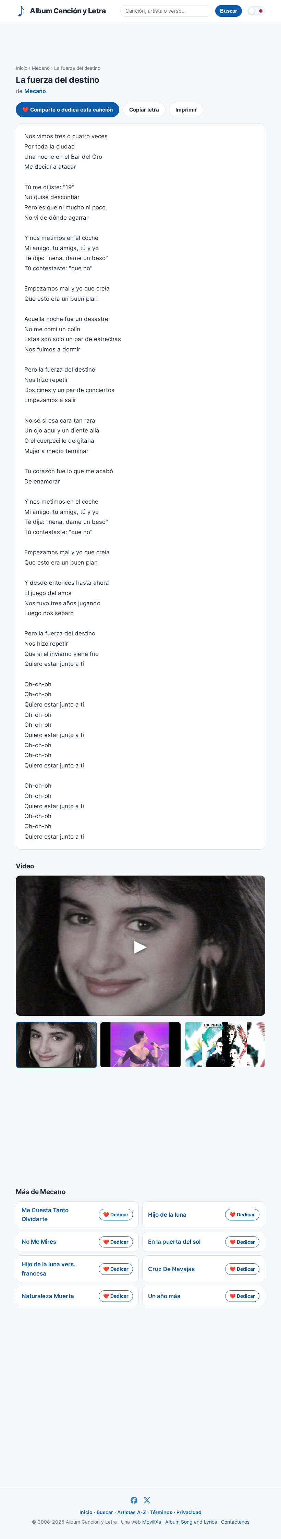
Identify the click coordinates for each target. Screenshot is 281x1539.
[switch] (256, 11)
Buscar (105, 1512)
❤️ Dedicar (116, 1214)
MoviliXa (151, 1522)
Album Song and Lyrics (191, 1522)
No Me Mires (39, 1241)
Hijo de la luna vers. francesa (48, 1269)
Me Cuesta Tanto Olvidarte (45, 1215)
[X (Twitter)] (147, 1500)
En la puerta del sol (174, 1241)
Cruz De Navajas (171, 1269)
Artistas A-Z (131, 1512)
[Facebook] (134, 1500)
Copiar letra (144, 109)
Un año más (164, 1296)
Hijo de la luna (167, 1214)
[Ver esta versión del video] (56, 1045)
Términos (161, 1512)
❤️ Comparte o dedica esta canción (67, 109)
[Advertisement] (140, 43)
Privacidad (188, 1512)
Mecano (41, 68)
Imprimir (186, 109)
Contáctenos (235, 1522)
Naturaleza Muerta (48, 1296)
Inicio (21, 68)
